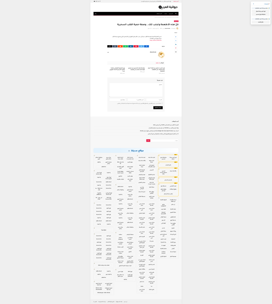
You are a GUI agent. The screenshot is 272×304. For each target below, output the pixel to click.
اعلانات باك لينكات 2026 (103, 265)
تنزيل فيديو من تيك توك (108, 284)
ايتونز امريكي (142, 213)
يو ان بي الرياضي (142, 187)
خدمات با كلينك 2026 (130, 172)
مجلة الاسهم (173, 212)
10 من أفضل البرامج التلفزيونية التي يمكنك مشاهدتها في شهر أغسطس (163, 133)
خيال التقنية (173, 209)
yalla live (104, 166)
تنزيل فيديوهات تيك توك (108, 288)
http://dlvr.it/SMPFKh (156, 40)
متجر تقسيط (142, 227)
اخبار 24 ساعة (142, 191)
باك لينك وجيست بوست (151, 183)
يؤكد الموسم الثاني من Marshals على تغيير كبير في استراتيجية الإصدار (156, 1)
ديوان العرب (130, 176)
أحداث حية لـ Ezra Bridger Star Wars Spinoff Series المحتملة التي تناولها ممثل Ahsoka (159, 130)
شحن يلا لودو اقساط (142, 218)
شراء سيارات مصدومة (120, 261)
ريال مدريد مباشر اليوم (108, 158)
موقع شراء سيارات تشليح (120, 257)
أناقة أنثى (163, 223)
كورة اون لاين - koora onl (108, 193)
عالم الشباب (168, 165)
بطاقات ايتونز (142, 269)
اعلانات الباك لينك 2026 (142, 178)
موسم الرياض (142, 174)
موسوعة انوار (173, 256)
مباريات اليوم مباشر (130, 190)
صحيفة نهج (173, 220)
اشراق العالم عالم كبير (142, 170)
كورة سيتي (120, 271)
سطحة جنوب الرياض (130, 247)
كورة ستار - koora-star (99, 173)
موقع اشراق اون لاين (163, 189)
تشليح (130, 251)
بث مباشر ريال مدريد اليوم (120, 275)
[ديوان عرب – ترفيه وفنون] (168, 7)
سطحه (120, 234)
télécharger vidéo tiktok (103, 292)
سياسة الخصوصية (102, 301)
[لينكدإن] (175, 44)
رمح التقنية (173, 242)
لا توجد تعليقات (154, 28)
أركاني (173, 248)
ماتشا (142, 286)
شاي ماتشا (151, 289)
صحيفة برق (163, 186)
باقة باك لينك (173, 171)
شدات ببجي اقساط (151, 204)
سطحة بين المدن (130, 238)
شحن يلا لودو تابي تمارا (142, 246)
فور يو (141, 255)
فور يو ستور (142, 236)
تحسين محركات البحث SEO (163, 172)
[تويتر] (175, 40)
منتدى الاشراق (151, 174)
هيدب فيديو (163, 239)
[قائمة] (175, 14)
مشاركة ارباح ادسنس (163, 158)
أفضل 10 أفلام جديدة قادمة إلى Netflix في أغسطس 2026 (165, 125)
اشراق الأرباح (163, 256)
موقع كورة (103, 230)
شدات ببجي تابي (142, 209)
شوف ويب (163, 209)
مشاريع (120, 176)
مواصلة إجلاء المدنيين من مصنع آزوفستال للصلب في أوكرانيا (136, 69)
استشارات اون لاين (163, 235)
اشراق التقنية (163, 199)
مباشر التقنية (163, 248)
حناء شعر (142, 281)
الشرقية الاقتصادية (163, 213)
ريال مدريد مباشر (130, 195)
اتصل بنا (95, 301)
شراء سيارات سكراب (120, 252)
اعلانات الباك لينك (142, 166)
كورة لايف (108, 208)
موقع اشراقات (173, 189)
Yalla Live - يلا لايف (98, 189)
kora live (99, 205)
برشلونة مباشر (120, 189)
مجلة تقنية (151, 187)
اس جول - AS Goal (99, 198)
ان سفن (173, 204)
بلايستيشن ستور (151, 273)
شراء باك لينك (151, 157)
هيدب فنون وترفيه (151, 197)
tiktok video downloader (99, 288)
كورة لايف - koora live (108, 249)
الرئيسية (171, 13)
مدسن (163, 228)
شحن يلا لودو (152, 264)
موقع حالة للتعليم (151, 192)
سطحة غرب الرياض (120, 243)
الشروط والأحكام (111, 301)
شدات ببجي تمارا (142, 204)
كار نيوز (163, 220)
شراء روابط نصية (151, 161)
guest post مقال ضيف (120, 158)
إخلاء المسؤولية (119, 301)
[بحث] (96, 13)
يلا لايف (125, 279)
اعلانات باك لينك (130, 180)
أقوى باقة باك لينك (120, 167)
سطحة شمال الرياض (130, 243)
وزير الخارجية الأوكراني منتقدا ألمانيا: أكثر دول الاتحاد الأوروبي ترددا (117, 70)
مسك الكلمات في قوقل (173, 200)
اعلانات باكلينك (120, 179)
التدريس (152, 169)
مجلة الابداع (163, 231)
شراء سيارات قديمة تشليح (125, 265)
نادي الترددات (173, 234)
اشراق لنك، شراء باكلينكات (151, 166)
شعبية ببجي (151, 269)
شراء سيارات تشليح (130, 257)
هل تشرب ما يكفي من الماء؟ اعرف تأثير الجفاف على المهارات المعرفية (156, 70)
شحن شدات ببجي (151, 260)
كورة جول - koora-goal (108, 178)
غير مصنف (176, 21)
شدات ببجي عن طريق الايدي (141, 241)
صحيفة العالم (142, 196)
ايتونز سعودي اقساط (151, 218)
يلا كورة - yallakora (99, 193)
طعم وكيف (173, 245)
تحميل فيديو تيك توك (99, 284)
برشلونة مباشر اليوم (98, 158)
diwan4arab (167, 28)
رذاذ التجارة (163, 242)
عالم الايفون (173, 217)
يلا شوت (130, 186)
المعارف (173, 239)
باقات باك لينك (142, 160)
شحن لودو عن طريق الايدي (142, 265)
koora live (99, 182)
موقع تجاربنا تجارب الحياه (120, 172)
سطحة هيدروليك (120, 238)
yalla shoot (120, 186)
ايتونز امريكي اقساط (142, 251)
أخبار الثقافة (159, 13)
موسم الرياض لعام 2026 (151, 178)
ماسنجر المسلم (168, 180)
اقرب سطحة (120, 247)
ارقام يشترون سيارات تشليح (130, 261)
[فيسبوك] (175, 36)
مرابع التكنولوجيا (163, 205)
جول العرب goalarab (130, 275)
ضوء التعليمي (173, 186)
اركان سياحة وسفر (168, 193)
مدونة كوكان (163, 217)
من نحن (125, 301)
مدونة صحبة (173, 251)
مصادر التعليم (142, 182)
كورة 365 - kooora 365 (108, 198)
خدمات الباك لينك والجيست (130, 158)
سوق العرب (130, 162)
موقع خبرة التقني (173, 224)
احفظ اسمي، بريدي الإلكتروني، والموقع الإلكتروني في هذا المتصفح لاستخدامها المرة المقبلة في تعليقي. (139, 103)
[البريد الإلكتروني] (175, 51)
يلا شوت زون (108, 274)
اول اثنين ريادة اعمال (173, 158)
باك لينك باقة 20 (120, 162)
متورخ (173, 228)
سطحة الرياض (130, 234)
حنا (151, 286)
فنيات (165, 13)
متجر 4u (152, 241)
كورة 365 (130, 271)
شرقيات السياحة (163, 252)
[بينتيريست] (175, 48)
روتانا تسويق (173, 231)
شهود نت (163, 245)
